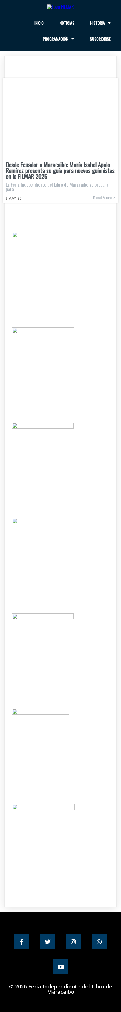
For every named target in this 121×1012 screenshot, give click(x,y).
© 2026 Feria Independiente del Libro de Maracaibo (60, 989)
